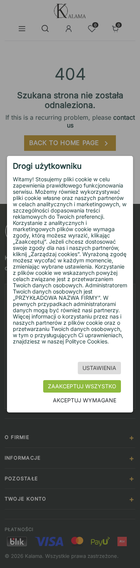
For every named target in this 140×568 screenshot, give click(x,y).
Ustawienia (99, 368)
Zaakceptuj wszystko (82, 386)
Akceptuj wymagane (84, 400)
